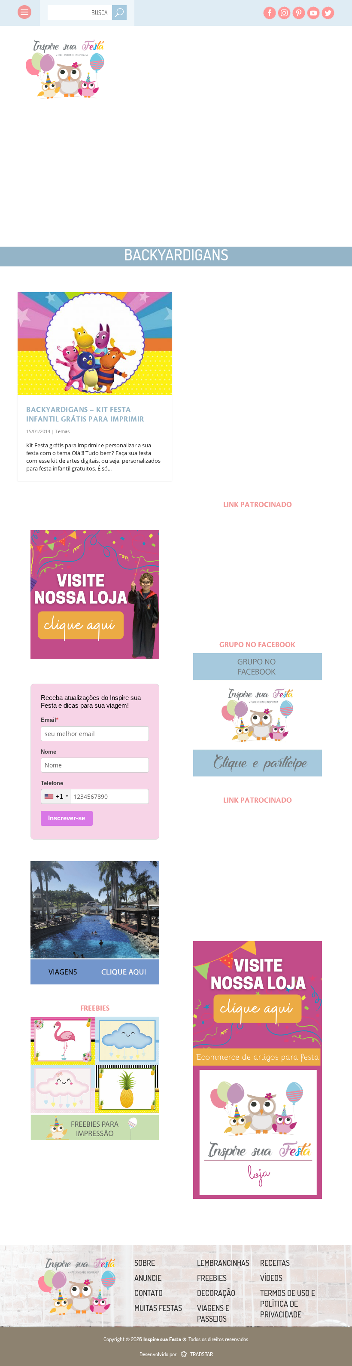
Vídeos (271, 1278)
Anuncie (147, 1278)
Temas (62, 431)
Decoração (216, 1293)
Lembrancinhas (223, 1263)
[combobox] (56, 796)
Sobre (144, 1263)
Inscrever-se (66, 818)
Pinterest (298, 13)
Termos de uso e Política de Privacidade (287, 1303)
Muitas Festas (158, 1308)
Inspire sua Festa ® (65, 66)
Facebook (269, 13)
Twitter (328, 13)
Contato (148, 1293)
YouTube (313, 13)
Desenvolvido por (176, 1354)
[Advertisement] (95, 167)
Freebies (212, 1278)
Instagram (284, 13)
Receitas (275, 1263)
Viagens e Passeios (213, 1313)
